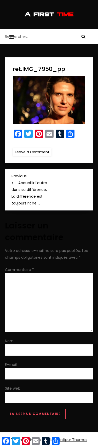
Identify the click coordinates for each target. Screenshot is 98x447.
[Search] (83, 36)
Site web (12, 388)
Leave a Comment (33, 152)
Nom (9, 340)
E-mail (11, 364)
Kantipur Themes (71, 439)
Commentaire (19, 269)
